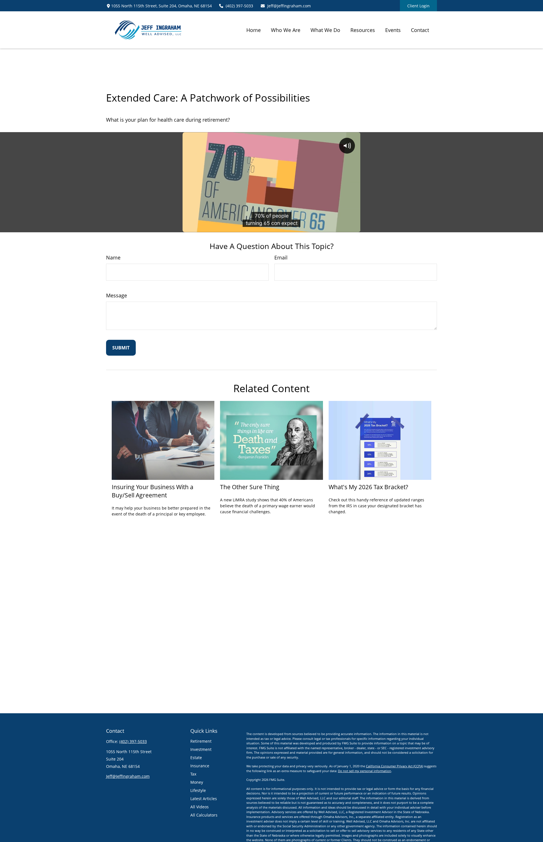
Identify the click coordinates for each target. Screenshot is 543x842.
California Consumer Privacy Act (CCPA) (394, 766)
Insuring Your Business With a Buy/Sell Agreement (152, 491)
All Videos (199, 806)
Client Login (418, 5)
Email (281, 257)
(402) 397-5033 (239, 5)
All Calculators (203, 815)
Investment (201, 749)
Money (196, 782)
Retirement (201, 741)
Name (113, 257)
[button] (253, 30)
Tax (193, 774)
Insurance (199, 765)
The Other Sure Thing (249, 487)
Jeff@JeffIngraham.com (289, 5)
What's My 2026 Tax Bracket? (368, 487)
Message (116, 295)
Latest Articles (203, 798)
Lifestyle (198, 790)
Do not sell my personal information (364, 771)
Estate (196, 757)
